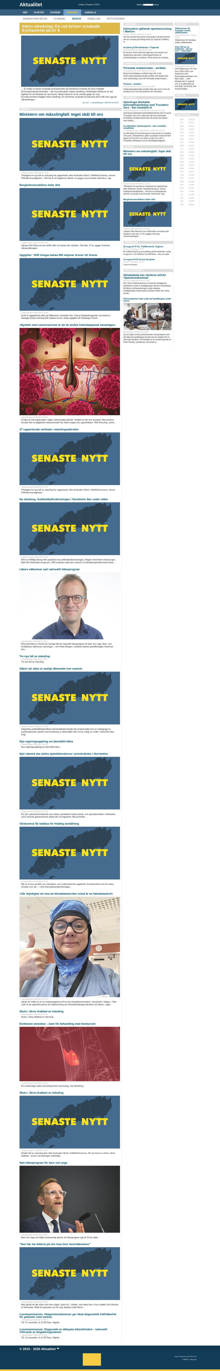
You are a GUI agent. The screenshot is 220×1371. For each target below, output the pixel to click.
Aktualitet (48, 1349)
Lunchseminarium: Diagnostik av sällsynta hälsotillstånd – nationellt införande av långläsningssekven (63, 1331)
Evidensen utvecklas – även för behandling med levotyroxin (57, 1023)
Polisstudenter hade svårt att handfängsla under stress (147, 300)
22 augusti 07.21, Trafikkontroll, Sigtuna (143, 246)
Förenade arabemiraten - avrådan (144, 68)
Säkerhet (72, 12)
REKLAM (181, 95)
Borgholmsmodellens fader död (39, 185)
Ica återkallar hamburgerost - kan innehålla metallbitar (144, 127)
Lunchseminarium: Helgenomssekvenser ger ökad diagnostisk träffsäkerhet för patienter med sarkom (67, 1316)
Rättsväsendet (116, 19)
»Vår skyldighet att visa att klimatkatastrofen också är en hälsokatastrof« (66, 893)
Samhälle (90, 12)
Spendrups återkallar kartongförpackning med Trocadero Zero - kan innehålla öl (145, 105)
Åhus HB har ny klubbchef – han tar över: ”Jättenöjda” (183, 49)
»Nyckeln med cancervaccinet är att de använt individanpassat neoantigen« (67, 324)
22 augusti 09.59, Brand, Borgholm (139, 259)
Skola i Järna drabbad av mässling (41, 1011)
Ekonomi (55, 12)
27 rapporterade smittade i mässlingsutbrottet (48, 429)
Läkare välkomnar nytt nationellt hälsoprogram (49, 569)
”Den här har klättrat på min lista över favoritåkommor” (55, 1244)
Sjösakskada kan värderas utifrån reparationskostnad (144, 276)
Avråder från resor (35, 19)
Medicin (76, 19)
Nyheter (39, 12)
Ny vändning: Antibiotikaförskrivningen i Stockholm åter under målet (63, 499)
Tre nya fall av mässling (34, 656)
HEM (25, 12)
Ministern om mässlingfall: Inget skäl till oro (61, 114)
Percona (193, 1359)
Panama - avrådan (132, 84)
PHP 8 (186, 1359)
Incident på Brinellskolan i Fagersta (141, 47)
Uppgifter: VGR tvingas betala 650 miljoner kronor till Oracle (58, 255)
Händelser (93, 19)
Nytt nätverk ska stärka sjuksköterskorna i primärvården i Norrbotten (63, 753)
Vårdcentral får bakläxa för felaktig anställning (49, 823)
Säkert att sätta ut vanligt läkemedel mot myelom (50, 668)
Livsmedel (59, 19)
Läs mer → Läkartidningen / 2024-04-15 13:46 (100, 103)
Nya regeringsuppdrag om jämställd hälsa (46, 741)
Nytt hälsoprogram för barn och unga (43, 1162)
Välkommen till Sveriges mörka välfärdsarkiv (183, 30)
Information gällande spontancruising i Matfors (147, 30)
